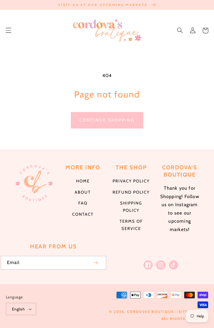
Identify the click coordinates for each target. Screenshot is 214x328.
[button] (8, 30)
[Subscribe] (96, 263)
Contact (83, 214)
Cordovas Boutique (151, 312)
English (18, 309)
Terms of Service (131, 225)
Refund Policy (131, 192)
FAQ (82, 203)
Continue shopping (107, 120)
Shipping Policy (131, 207)
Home (83, 181)
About (83, 192)
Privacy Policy (131, 181)
